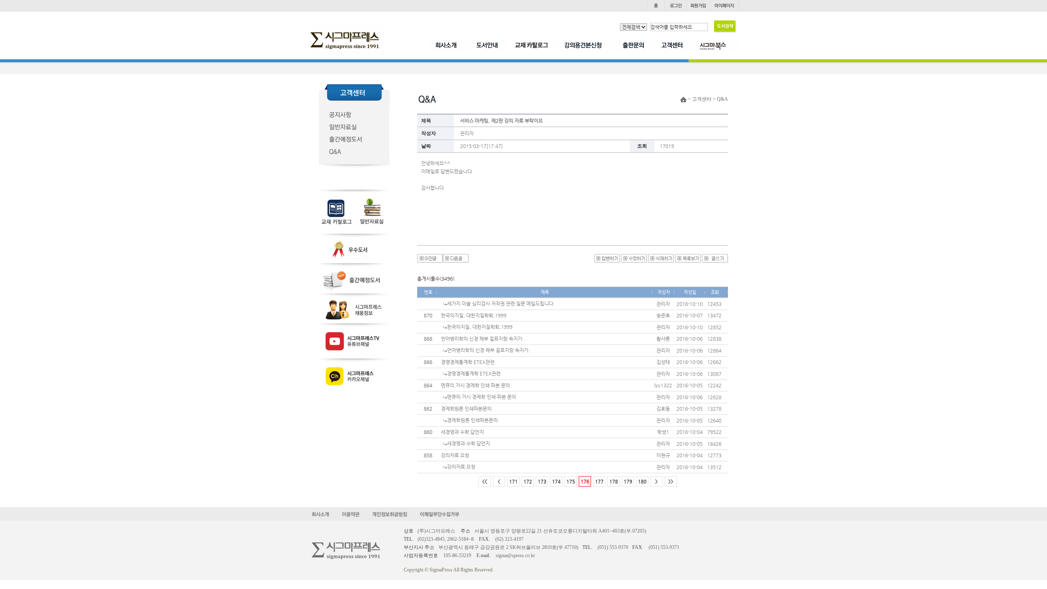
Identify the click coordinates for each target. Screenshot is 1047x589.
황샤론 (663, 339)
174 (556, 481)
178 (613, 481)
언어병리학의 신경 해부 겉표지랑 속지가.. (483, 339)
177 (599, 481)
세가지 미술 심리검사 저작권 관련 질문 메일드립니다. (501, 303)
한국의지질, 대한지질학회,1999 (473, 315)
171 (513, 481)
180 (642, 481)
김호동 (663, 408)
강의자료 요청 (455, 455)
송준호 (663, 315)
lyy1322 (663, 385)
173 (542, 481)
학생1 (663, 432)
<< (484, 481)
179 (628, 481)
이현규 (663, 455)
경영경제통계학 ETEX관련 (467, 362)
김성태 (663, 362)
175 (570, 481)
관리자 (467, 133)
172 (528, 481)
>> (670, 481)
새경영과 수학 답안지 (462, 432)
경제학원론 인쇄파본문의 (466, 408)
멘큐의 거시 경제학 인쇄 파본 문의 (475, 385)
